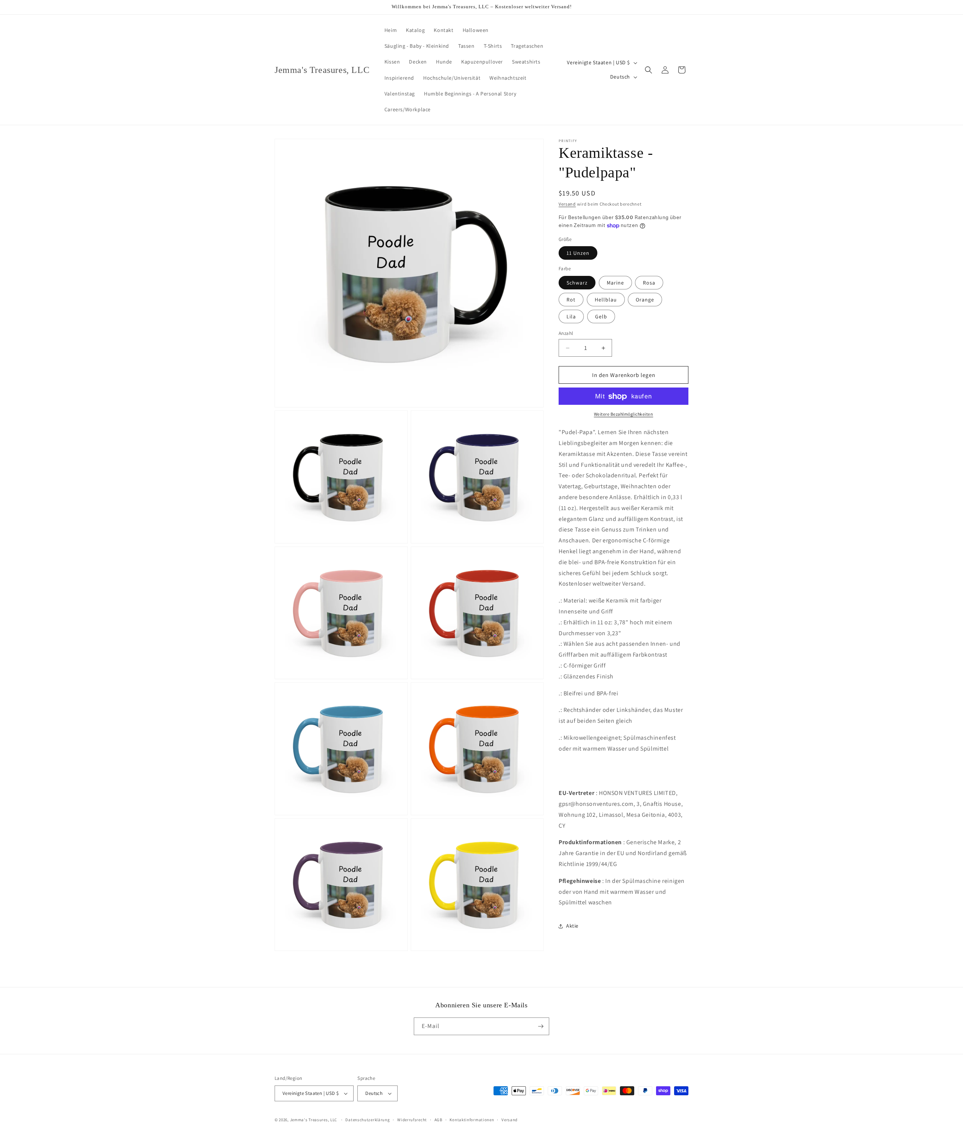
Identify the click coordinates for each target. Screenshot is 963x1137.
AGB (438, 1119)
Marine (615, 282)
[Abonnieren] (540, 1026)
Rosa (649, 282)
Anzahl (566, 333)
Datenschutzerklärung (367, 1119)
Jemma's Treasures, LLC (313, 1119)
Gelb (601, 316)
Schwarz (577, 282)
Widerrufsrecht (412, 1119)
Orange (645, 299)
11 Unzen (578, 253)
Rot (571, 299)
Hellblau (606, 299)
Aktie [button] (572, 925)
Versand (567, 204)
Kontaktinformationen (472, 1119)
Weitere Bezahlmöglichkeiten (623, 414)
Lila (571, 316)
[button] (648, 70)
